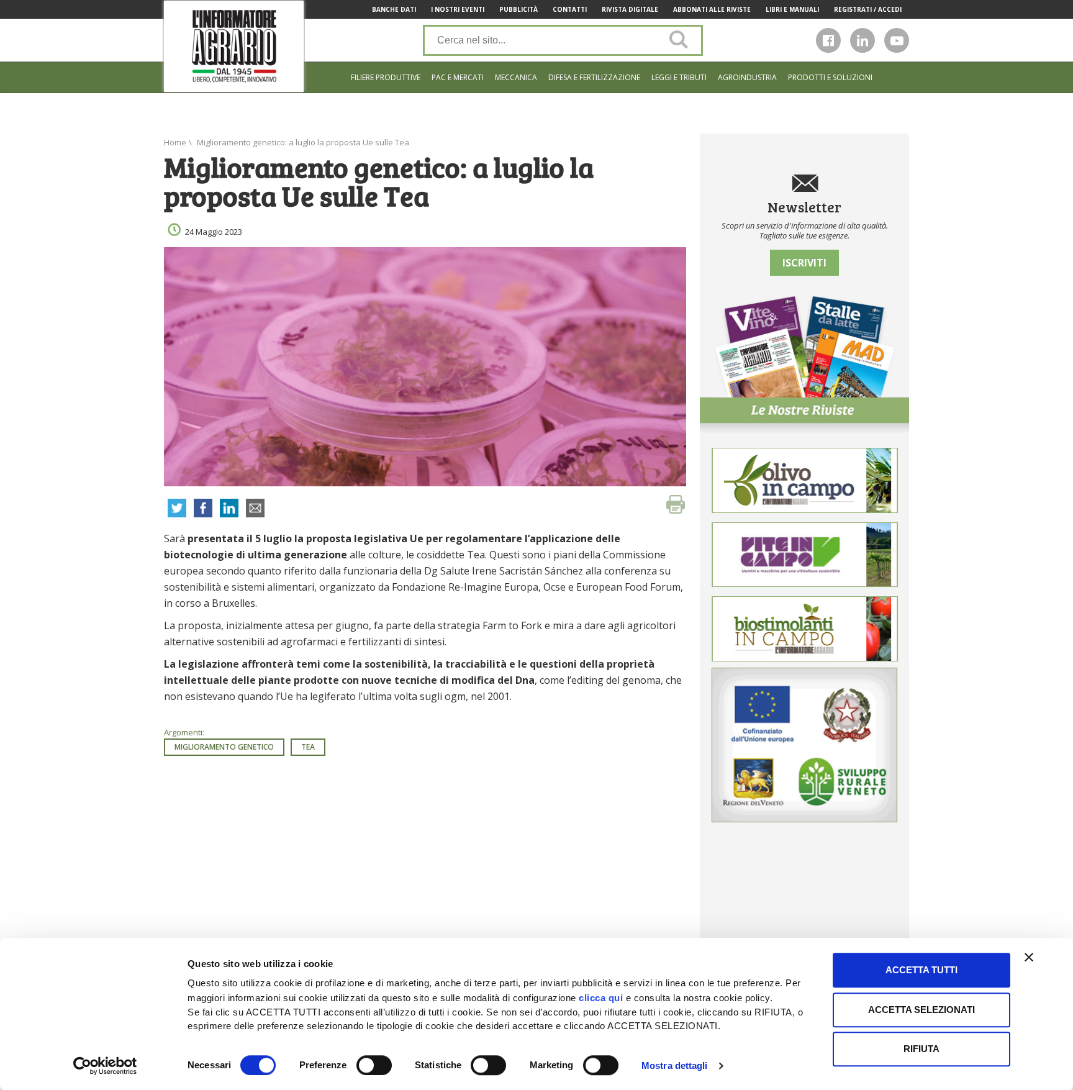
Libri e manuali (792, 9)
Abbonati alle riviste (712, 9)
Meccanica (516, 77)
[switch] (374, 1065)
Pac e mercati (458, 77)
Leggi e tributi (679, 77)
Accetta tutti (921, 970)
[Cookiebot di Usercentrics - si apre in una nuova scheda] (105, 1065)
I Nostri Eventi (457, 9)
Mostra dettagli (674, 1065)
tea (308, 747)
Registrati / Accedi (868, 9)
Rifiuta (921, 1048)
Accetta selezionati (921, 1009)
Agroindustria (747, 77)
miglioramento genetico (224, 747)
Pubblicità (518, 9)
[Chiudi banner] (1029, 957)
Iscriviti (804, 263)
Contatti (570, 9)
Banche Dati (394, 9)
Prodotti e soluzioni (830, 77)
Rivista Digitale (630, 9)
